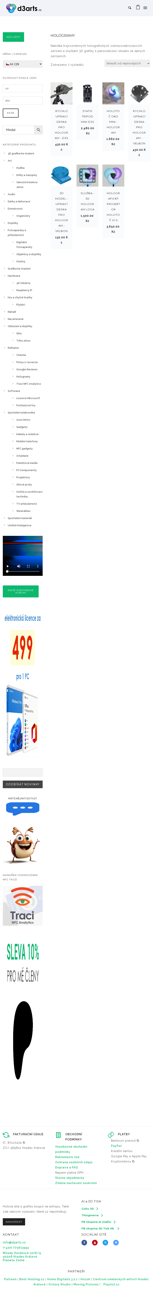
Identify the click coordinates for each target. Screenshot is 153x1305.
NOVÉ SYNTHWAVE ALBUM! (21, 591)
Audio (11, 194)
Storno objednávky (69, 1177)
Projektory (23, 477)
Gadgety (21, 426)
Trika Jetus (23, 340)
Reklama (13, 347)
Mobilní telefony (27, 441)
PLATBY (124, 1134)
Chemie (21, 354)
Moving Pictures (86, 1284)
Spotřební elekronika (21, 412)
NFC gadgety (24, 448)
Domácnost (15, 208)
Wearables (23, 510)
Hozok (85, 1279)
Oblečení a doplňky (20, 326)
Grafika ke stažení (19, 268)
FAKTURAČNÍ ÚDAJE (28, 1134)
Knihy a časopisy (26, 175)
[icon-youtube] (96, 1242)
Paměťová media (26, 462)
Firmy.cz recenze (27, 362)
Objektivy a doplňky (28, 254)
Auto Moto (23, 419)
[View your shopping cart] (138, 8)
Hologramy (23, 376)
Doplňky (13, 223)
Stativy (20, 261)
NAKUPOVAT (14, 1221)
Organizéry (23, 215)
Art (10, 160)
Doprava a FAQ (66, 1167)
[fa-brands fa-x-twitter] (106, 1242)
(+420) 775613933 (16, 1247)
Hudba (20, 167)
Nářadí (12, 311)
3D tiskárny (23, 283)
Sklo (19, 333)
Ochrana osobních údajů (74, 1162)
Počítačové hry (25, 405)
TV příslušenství (26, 503)
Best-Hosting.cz (31, 1279)
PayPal (116, 1145)
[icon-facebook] (85, 1242)
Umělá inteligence (19, 525)
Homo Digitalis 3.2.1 (62, 1279)
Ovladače (22, 455)
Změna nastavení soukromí (76, 1183)
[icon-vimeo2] (117, 1242)
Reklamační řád (67, 1157)
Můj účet (13, 36)
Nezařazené (16, 319)
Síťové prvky (24, 484)
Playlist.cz (111, 1284)
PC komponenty (26, 470)
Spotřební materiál (20, 518)
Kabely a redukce (27, 434)
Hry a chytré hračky (20, 297)
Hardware (14, 275)
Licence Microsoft (28, 398)
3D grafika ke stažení (21, 153)
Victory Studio (59, 1284)
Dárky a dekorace (19, 201)
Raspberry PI (24, 290)
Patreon (10, 1279)
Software (14, 390)
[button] (14, 1142)
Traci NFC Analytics (28, 383)
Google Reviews (26, 369)
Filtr (10, 113)
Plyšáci (20, 304)
